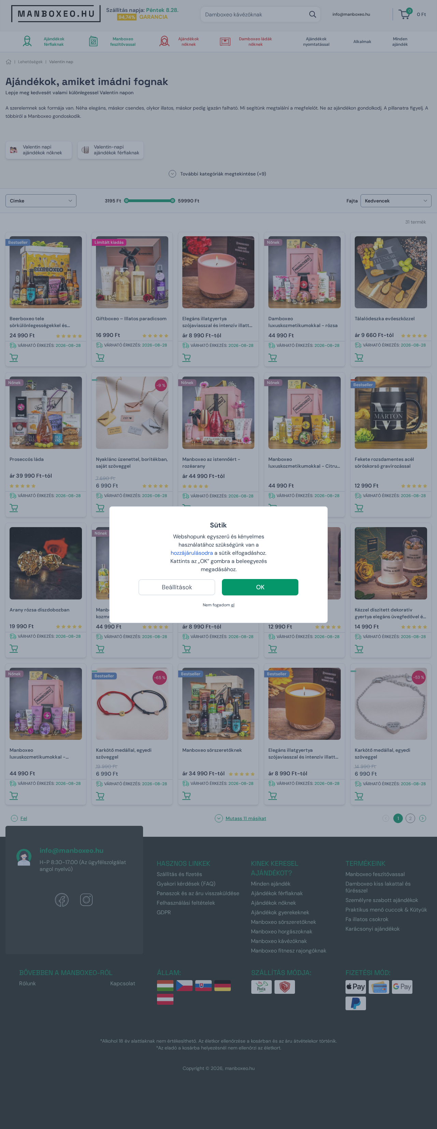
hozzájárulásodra (192, 552)
